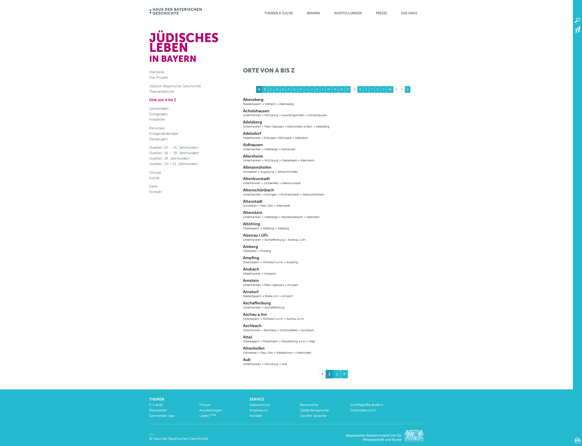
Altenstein (281, 214)
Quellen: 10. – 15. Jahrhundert (173, 147)
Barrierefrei (309, 405)
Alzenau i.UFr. (274, 237)
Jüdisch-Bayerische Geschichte (175, 86)
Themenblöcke (161, 91)
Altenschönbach (283, 192)
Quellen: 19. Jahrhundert (169, 158)
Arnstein (270, 282)
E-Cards (156, 405)
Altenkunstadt (272, 180)
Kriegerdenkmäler (164, 133)
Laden (207, 416)
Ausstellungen (348, 13)
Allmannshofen (270, 169)
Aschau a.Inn (273, 316)
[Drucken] (577, 440)
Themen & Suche (278, 13)
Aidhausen (269, 146)
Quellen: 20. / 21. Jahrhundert (173, 164)
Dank (153, 186)
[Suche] (577, 20)
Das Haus (409, 13)
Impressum (259, 410)
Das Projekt (158, 77)
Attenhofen (277, 350)
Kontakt (155, 192)
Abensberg (268, 101)
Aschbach (278, 327)
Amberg (257, 248)
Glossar (155, 172)
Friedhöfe (157, 119)
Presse (381, 13)
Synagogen (158, 114)
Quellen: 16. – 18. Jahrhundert (174, 153)
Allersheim (278, 158)
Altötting (266, 225)
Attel (279, 339)
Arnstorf (268, 293)
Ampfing (270, 259)
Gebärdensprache (314, 410)
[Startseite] (175, 12)
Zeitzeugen (158, 139)
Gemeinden (158, 108)
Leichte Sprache (313, 416)
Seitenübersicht (363, 410)
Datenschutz (260, 405)
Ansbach (259, 271)
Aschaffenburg (263, 305)
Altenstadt (266, 203)
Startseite (156, 72)
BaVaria (313, 13)
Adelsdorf (275, 135)
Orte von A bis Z (162, 100)
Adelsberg (286, 124)
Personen (157, 128)
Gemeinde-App (162, 416)
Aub (265, 361)
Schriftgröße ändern (366, 405)
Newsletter (158, 410)
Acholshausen (285, 112)
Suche (154, 178)
